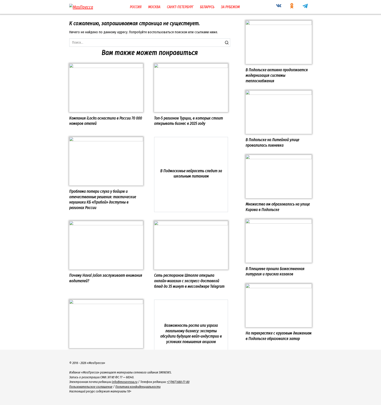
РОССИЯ (136, 7)
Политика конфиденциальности (138, 387)
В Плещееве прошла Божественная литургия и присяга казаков (275, 271)
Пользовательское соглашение (90, 387)
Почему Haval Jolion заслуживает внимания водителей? (105, 278)
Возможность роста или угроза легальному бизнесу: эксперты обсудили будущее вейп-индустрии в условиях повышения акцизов (191, 333)
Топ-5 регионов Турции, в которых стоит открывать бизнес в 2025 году (188, 121)
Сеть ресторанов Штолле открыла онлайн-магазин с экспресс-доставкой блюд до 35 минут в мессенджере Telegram (189, 281)
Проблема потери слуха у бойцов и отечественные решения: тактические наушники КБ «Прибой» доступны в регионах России (102, 199)
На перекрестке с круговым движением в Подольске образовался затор (279, 336)
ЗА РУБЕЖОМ (230, 7)
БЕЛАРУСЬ (207, 7)
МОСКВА (154, 7)
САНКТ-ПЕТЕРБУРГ (180, 7)
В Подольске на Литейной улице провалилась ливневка (272, 143)
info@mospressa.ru (124, 382)
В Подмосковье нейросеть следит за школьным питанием (191, 173)
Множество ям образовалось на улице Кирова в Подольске (278, 207)
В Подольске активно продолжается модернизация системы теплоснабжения (277, 75)
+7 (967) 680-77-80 (178, 382)
